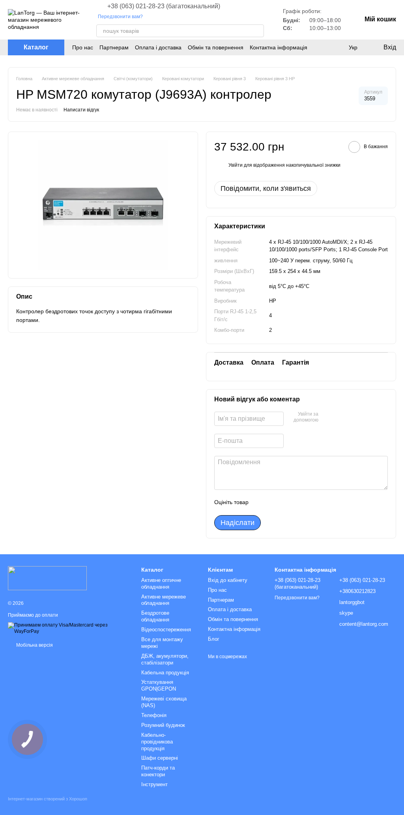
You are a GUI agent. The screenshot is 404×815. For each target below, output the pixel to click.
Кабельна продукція (165, 673)
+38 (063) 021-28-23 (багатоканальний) (163, 6)
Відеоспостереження (166, 629)
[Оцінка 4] (299, 502)
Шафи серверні (159, 758)
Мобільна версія (34, 645)
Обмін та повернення (215, 47)
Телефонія (153, 715)
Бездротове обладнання (155, 616)
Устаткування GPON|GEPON (158, 685)
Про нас (82, 47)
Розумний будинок (163, 725)
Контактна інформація (278, 47)
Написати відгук (81, 110)
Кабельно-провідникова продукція (157, 741)
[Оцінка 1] (261, 502)
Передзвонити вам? (120, 16)
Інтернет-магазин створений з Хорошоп (47, 798)
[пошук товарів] (257, 30)
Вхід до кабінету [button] (227, 580)
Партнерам (114, 47)
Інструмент (154, 784)
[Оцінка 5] (312, 502)
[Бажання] (337, 47)
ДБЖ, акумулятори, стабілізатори (165, 659)
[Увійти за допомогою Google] (339, 417)
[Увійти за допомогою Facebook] (327, 417)
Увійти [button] (235, 165)
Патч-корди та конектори (158, 771)
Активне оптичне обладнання (161, 583)
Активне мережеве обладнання (163, 600)
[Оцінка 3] (287, 502)
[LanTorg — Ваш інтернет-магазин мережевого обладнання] (47, 577)
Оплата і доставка (158, 47)
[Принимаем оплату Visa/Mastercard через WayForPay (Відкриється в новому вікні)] (68, 628)
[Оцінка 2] (274, 502)
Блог (213, 639)
